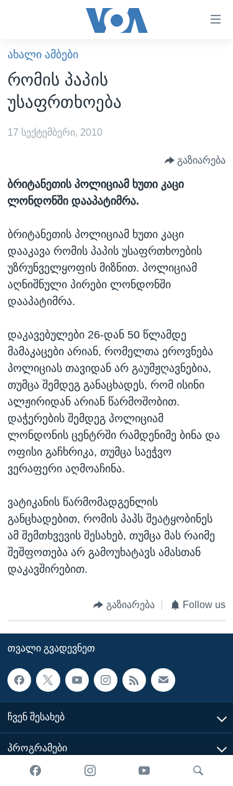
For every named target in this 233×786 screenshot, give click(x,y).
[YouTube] (144, 770)
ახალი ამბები (42, 54)
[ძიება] (198, 770)
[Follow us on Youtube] (77, 680)
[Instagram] (90, 770)
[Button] (195, 160)
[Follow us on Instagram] (105, 680)
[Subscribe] (163, 680)
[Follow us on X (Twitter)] (48, 680)
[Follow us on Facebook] (19, 680)
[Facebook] (35, 770)
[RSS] (134, 680)
